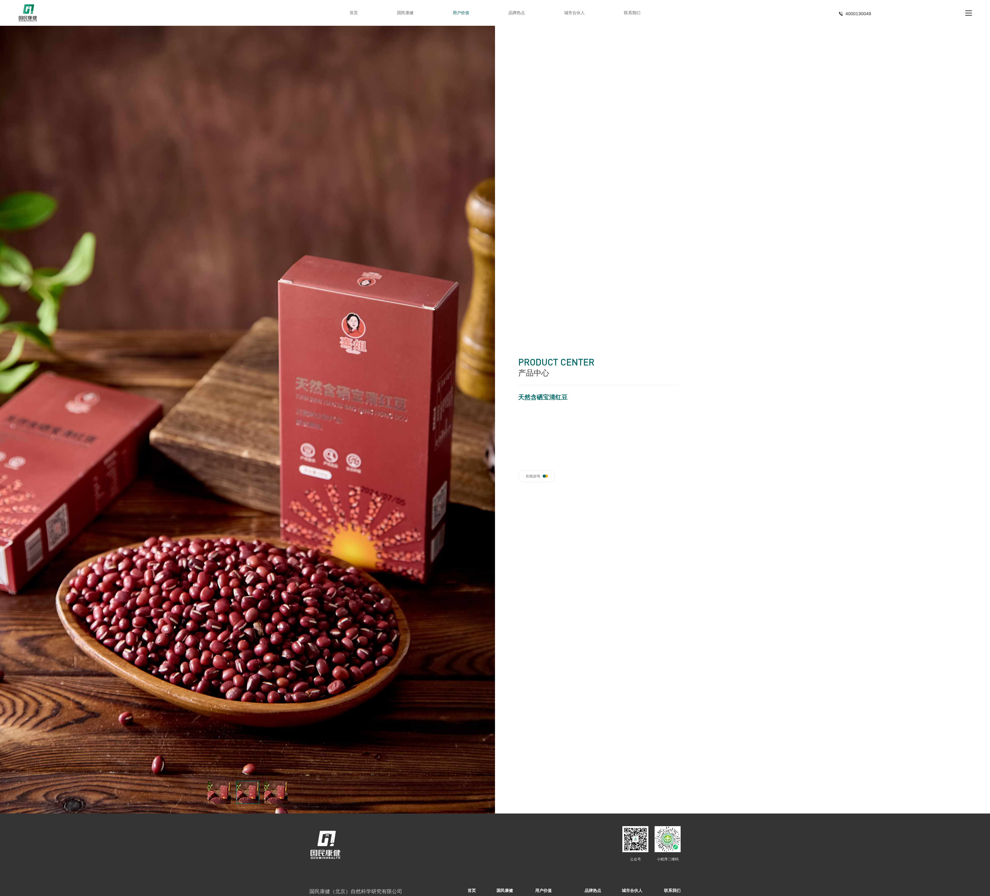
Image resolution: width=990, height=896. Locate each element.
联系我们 (632, 13)
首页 (354, 13)
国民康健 (405, 13)
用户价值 (461, 13)
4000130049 (858, 13)
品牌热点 (516, 13)
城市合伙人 (574, 13)
